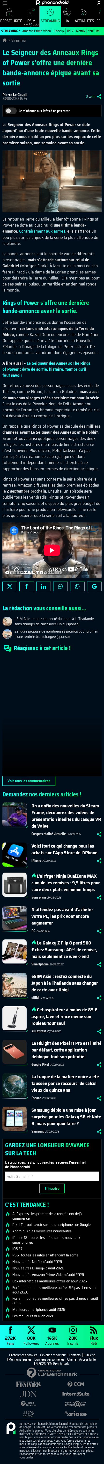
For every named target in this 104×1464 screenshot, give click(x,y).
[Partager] (99, 96)
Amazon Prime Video (36, 31)
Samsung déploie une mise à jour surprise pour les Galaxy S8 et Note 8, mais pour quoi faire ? (66, 1116)
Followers (31, 1340)
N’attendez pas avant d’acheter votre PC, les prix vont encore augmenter (62, 916)
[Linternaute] (75, 1394)
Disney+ (58, 31)
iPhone (36, 860)
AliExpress (38, 1031)
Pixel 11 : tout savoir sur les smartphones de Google (51, 1224)
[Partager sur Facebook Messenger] (60, 586)
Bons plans (38, 897)
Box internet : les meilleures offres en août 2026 (49, 1281)
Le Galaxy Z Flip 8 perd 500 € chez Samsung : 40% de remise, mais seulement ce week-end (64, 949)
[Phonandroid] (11, 1428)
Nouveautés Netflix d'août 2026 (37, 1261)
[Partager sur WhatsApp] (77, 586)
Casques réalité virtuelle (48, 834)
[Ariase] (75, 1413)
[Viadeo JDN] (28, 1414)
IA (67, 21)
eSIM (30, 22)
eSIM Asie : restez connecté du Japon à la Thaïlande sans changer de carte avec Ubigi (64, 983)
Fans (10, 1340)
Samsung (37, 1131)
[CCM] (75, 1385)
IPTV (70, 31)
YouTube (94, 31)
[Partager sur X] (9, 586)
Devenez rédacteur (53, 1355)
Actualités (84, 21)
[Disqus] (52, 716)
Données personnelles (49, 1359)
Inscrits (73, 1340)
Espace (36, 1098)
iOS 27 (17, 1248)
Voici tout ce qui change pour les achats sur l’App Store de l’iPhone (64, 849)
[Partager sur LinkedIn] (43, 586)
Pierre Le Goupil (14, 95)
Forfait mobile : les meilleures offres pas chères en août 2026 (55, 1300)
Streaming (50, 21)
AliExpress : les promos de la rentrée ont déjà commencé (47, 1216)
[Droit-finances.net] (28, 1404)
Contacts (75, 1355)
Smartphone (40, 964)
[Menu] (5, 3)
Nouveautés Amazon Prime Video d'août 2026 (48, 1274)
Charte (71, 1359)
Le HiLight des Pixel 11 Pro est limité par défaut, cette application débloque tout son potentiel (66, 1049)
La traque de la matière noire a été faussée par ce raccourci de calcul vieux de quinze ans (65, 1083)
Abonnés (52, 1340)
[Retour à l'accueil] (52, 2)
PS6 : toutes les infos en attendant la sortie (45, 1255)
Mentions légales (19, 1359)
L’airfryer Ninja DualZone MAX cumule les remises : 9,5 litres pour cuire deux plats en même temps (65, 882)
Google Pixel (40, 1064)
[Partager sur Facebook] (26, 586)
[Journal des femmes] (28, 1385)
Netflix (80, 31)
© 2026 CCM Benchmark (52, 1363)
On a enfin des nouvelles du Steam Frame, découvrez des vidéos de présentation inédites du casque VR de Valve (66, 816)
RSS (93, 1340)
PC (33, 930)
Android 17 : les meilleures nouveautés (42, 1231)
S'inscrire (52, 1188)
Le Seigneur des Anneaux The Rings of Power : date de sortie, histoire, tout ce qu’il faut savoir (46, 369)
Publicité (89, 1355)
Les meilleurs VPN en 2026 (33, 1316)
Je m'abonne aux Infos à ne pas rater (44, 111)
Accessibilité (87, 1359)
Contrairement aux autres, (42, 231)
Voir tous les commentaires (28, 781)
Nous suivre (94, 586)
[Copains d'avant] (75, 1404)
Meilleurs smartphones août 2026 (38, 1309)
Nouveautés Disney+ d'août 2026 (38, 1268)
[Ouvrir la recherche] (99, 3)
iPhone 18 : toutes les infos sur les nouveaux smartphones (46, 1239)
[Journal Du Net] (28, 1394)
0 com (90, 96)
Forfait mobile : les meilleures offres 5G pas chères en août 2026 (54, 1289)
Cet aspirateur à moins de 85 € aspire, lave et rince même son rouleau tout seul (64, 1016)
